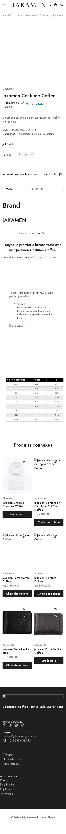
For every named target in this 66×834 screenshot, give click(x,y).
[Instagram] (16, 725)
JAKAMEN (8, 144)
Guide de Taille (34, 104)
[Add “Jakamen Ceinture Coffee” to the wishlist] (55, 544)
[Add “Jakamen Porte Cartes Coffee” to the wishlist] (24, 544)
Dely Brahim (7, 784)
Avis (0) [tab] (57, 174)
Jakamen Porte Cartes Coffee (16, 579)
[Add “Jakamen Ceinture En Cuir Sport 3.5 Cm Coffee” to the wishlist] (55, 469)
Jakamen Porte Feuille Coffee (47, 651)
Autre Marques (11, 764)
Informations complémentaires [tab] (21, 174)
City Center (6, 789)
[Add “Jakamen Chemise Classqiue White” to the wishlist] (24, 469)
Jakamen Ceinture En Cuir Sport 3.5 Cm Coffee (47, 506)
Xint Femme (6, 794)
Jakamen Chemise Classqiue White (13, 504)
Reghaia (4, 780)
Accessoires (40, 498)
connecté (28, 257)
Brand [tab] (46, 174)
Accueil (6, 15)
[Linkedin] (10, 725)
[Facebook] (4, 725)
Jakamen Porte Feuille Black (16, 651)
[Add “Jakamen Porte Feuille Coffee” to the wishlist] (55, 616)
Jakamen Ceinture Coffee (45, 579)
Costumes (44, 15)
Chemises (7, 498)
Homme (18, 15)
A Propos (8, 755)
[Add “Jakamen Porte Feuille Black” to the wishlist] (24, 616)
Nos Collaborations (14, 759)
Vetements (31, 15)
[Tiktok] (22, 725)
